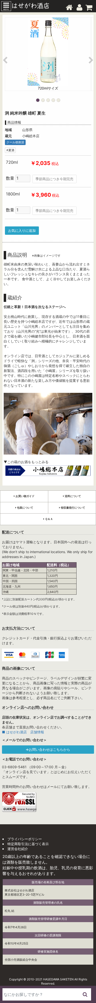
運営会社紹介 (17, 849)
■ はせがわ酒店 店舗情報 (23, 732)
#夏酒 (10, 150)
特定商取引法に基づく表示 (28, 844)
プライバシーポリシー (24, 839)
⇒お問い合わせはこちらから (48, 749)
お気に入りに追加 (22, 230)
